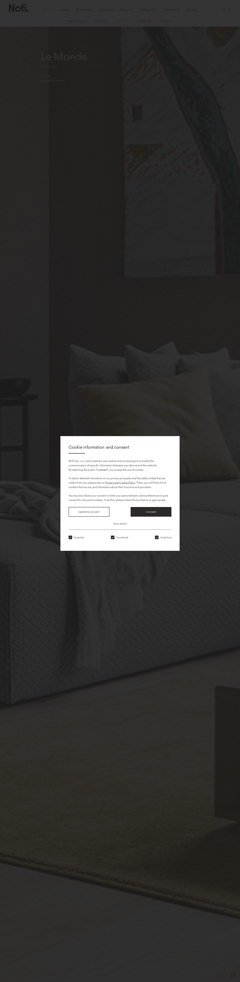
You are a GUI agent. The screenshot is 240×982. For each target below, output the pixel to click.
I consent (151, 511)
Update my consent (89, 511)
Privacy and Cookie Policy (120, 482)
